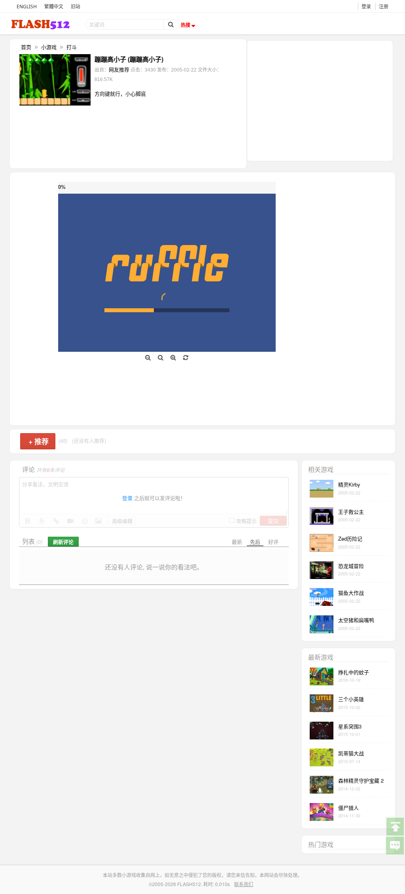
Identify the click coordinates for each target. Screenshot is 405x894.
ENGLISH (27, 6)
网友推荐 (119, 69)
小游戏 (49, 47)
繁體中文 (53, 6)
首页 (26, 47)
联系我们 (243, 884)
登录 (366, 6)
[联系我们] (394, 845)
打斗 (71, 47)
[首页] (41, 24)
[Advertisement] (320, 100)
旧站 (75, 6)
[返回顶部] (394, 826)
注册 (383, 6)
